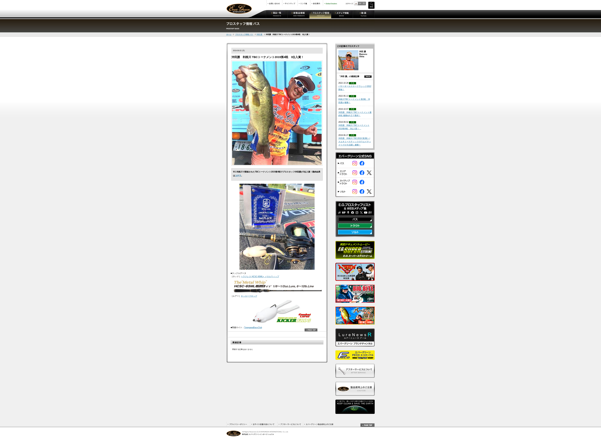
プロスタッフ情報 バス (244, 34)
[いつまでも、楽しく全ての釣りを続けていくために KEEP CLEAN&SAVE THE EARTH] (355, 412)
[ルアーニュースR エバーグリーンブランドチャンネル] (355, 344)
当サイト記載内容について (263, 424)
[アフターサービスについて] (355, 376)
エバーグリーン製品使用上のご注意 (318, 424)
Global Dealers (331, 3)
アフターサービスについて (290, 424)
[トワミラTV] (355, 279)
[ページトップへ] (367, 423)
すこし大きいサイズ (360, 3)
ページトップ (311, 329)
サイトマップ (290, 3)
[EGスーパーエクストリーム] (355, 257)
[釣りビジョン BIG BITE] (355, 301)
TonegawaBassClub (253, 327)
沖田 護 (260, 34)
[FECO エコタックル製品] (355, 358)
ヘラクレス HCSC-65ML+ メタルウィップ (260, 276)
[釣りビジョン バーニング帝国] (355, 323)
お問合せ (274, 3)
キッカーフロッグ (249, 296)
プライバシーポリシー (238, 424)
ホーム (228, 34)
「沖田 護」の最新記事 (348, 76)
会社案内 (316, 3)
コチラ (238, 175)
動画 (363, 14)
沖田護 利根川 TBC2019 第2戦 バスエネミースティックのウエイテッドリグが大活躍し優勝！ (354, 141)
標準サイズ (356, 3)
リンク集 (304, 3)
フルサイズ (364, 3)
